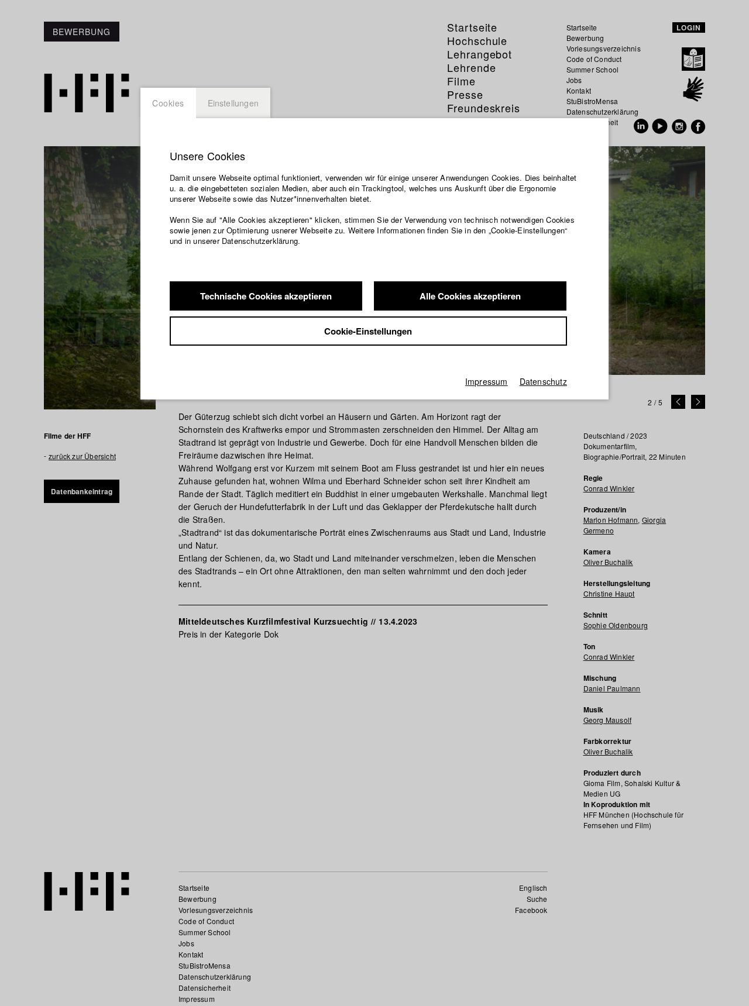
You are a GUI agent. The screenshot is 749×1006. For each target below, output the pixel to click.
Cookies (168, 103)
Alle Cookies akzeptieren (470, 296)
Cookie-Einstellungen (368, 331)
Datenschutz (543, 381)
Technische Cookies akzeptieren (266, 296)
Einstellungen (233, 103)
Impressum (486, 381)
